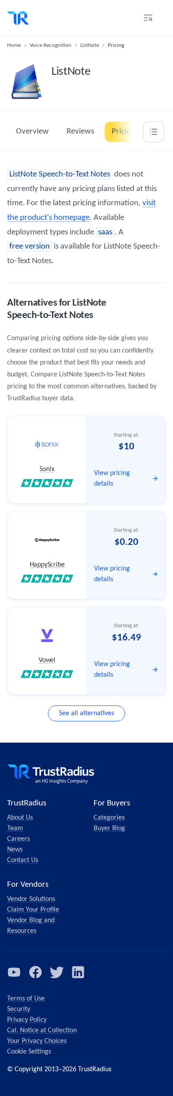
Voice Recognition (50, 45)
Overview (32, 131)
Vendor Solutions (31, 899)
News (15, 849)
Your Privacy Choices (37, 1041)
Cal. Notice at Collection (42, 1030)
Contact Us (22, 860)
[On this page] (153, 131)
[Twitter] (57, 972)
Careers (18, 839)
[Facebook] (35, 972)
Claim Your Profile (33, 909)
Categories (109, 817)
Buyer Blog (109, 828)
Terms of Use (26, 998)
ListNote (89, 45)
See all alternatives (86, 713)
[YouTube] (14, 972)
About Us (20, 817)
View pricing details (112, 478)
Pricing (123, 131)
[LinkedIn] (78, 972)
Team (15, 828)
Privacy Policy (27, 1019)
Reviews (80, 131)
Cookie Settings (29, 1051)
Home (14, 45)
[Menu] (148, 17)
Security (18, 1009)
